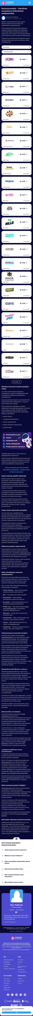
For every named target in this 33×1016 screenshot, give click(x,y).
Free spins (20, 983)
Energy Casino (6, 983)
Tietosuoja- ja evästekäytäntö (9, 968)
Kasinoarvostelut (21, 980)
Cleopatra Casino (7, 980)
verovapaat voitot (14, 624)
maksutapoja (5, 716)
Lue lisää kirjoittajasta (9, 922)
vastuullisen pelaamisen (13, 778)
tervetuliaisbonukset (7, 637)
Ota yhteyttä (20, 962)
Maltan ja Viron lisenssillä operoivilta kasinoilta (15, 773)
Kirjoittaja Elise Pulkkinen (12, 17)
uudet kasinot (24, 553)
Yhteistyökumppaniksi (22, 971)
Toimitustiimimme (7, 788)
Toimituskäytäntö (7, 964)
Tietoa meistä (20, 959)
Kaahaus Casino (7, 989)
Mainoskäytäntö (7, 962)
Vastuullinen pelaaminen (8, 959)
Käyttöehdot (6, 966)
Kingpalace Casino (7, 987)
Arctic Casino (6, 985)
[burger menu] (30, 3)
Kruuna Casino (6, 978)
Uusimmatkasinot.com (8, 927)
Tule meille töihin (21, 969)
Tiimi (19, 964)
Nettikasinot (20, 978)
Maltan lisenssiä (6, 762)
